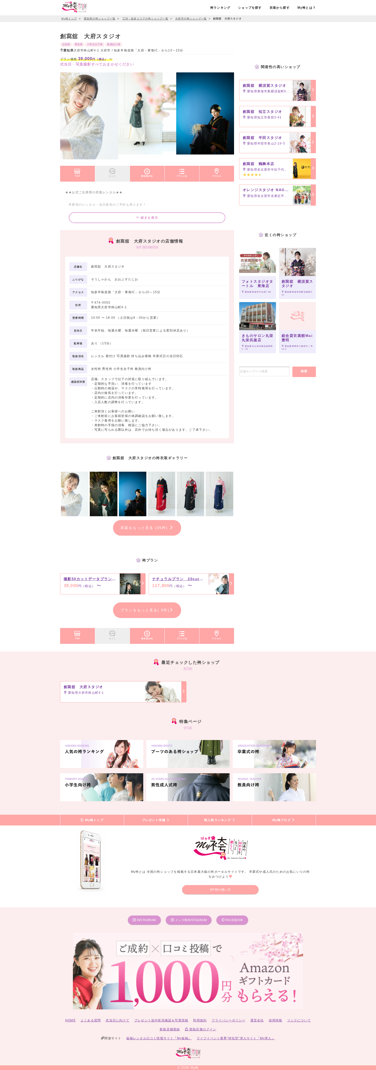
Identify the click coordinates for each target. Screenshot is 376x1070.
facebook (234, 920)
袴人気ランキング (218, 820)
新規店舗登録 (170, 1029)
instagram (146, 920)
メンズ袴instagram (190, 920)
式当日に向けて (117, 1020)
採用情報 (275, 1020)
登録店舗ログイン (202, 1029)
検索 (304, 371)
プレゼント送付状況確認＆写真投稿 (161, 1020)
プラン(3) (182, 176)
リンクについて (299, 1020)
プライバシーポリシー (228, 1020)
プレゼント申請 (154, 820)
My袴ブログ (282, 820)
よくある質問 (91, 1020)
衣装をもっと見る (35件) (145, 528)
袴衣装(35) (147, 176)
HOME (70, 1020)
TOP (77, 176)
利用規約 (200, 1020)
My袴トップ (93, 820)
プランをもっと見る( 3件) (144, 610)
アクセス (217, 176)
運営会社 (257, 1020)
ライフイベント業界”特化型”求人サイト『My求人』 (236, 1038)
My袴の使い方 (220, 889)
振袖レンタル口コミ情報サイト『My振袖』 (159, 1038)
